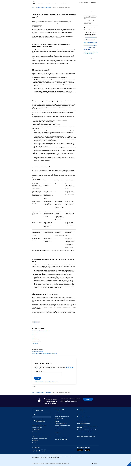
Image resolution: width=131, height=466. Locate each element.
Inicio (33, 7)
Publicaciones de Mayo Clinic (91, 37)
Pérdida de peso (48, 7)
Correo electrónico (39, 371)
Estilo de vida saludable (40, 7)
